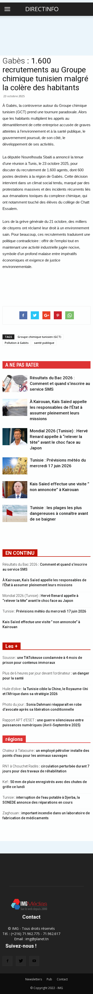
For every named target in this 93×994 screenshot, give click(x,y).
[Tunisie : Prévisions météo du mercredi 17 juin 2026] (14, 465)
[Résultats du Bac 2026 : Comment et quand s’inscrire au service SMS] (14, 383)
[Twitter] (21, 961)
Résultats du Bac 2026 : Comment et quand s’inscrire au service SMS (60, 383)
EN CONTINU (19, 553)
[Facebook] (7, 961)
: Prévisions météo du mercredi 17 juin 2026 (44, 611)
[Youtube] (34, 961)
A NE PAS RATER (21, 365)
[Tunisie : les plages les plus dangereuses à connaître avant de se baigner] (14, 513)
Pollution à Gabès (17, 343)
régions (14, 739)
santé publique (44, 343)
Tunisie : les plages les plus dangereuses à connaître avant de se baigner (59, 513)
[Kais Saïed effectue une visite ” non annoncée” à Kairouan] (14, 489)
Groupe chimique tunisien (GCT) (39, 337)
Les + (11, 646)
